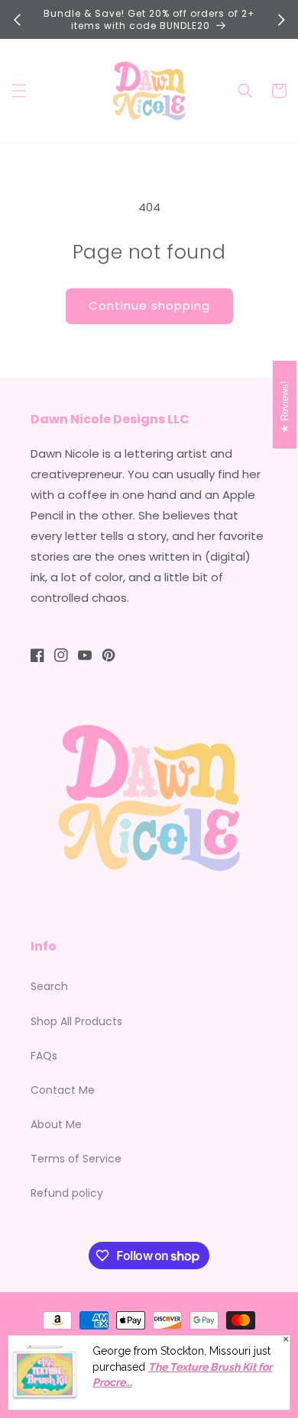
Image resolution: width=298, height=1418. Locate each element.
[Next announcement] (281, 20)
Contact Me (63, 1090)
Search (49, 986)
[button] (19, 91)
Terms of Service (76, 1158)
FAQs (44, 1055)
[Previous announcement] (17, 20)
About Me (56, 1124)
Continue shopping (149, 305)
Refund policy (67, 1193)
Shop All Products (76, 1021)
